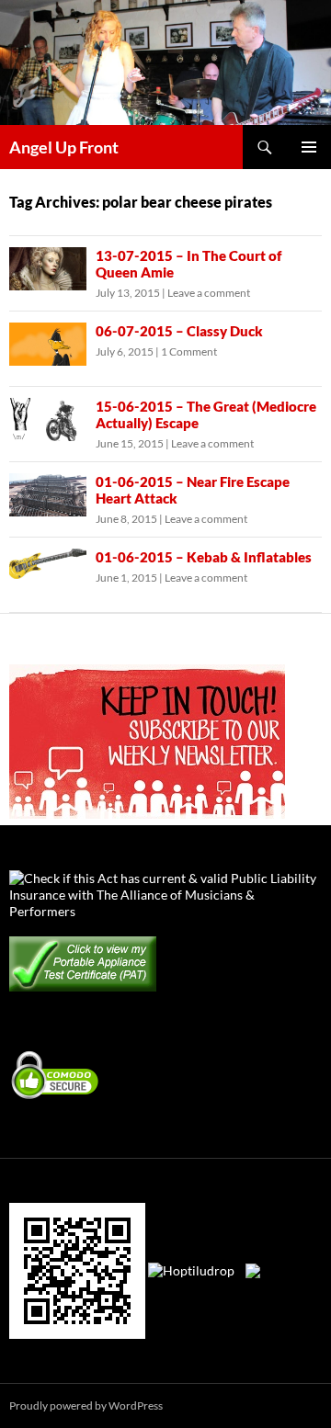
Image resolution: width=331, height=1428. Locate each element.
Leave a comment (208, 293)
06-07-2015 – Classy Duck (179, 331)
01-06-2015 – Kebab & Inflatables (204, 557)
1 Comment (189, 351)
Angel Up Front (64, 147)
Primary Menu (309, 147)
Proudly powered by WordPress (86, 1405)
